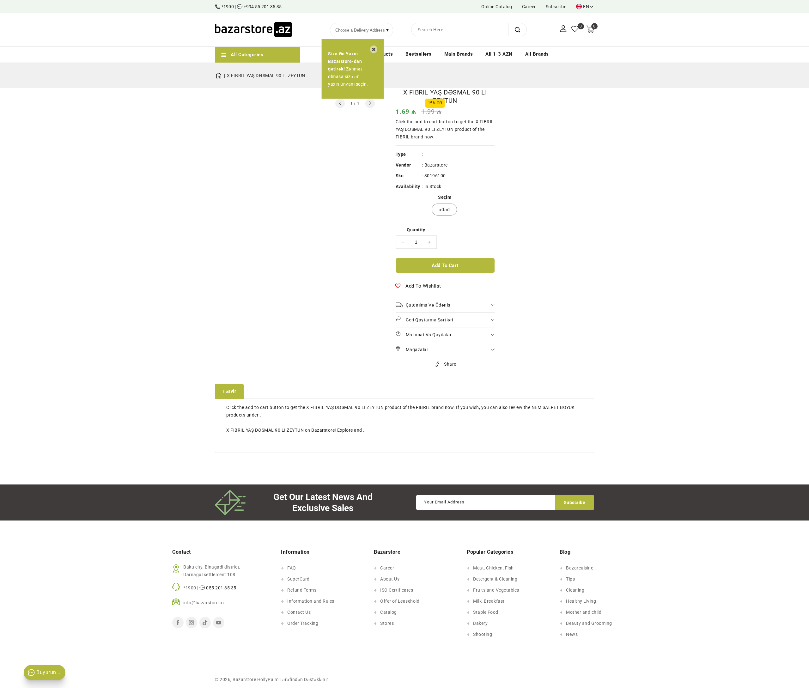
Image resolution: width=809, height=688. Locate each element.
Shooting (482, 634)
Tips (570, 578)
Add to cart (445, 265)
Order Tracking (302, 623)
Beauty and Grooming (589, 623)
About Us (389, 578)
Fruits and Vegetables (496, 590)
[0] (574, 29)
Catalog (388, 612)
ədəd (444, 209)
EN (586, 6)
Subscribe (556, 6)
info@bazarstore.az (204, 602)
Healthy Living (581, 601)
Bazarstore (436, 164)
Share (450, 364)
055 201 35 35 (221, 587)
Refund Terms (301, 590)
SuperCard (298, 578)
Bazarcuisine (579, 567)
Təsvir (229, 391)
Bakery (480, 623)
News (572, 634)
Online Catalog (496, 6)
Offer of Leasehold (399, 601)
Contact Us (299, 612)
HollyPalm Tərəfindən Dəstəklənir (292, 679)
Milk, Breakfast (489, 601)
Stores (387, 623)
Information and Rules (310, 601)
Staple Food (485, 612)
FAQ (291, 567)
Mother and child (583, 612)
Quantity (416, 229)
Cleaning (575, 590)
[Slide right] (370, 103)
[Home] (221, 75)
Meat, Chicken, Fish (493, 567)
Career (529, 6)
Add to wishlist (423, 286)
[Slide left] (340, 103)
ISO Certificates (396, 590)
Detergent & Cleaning (495, 578)
